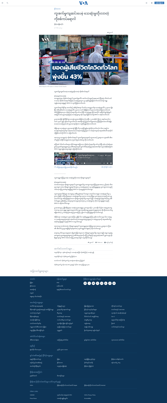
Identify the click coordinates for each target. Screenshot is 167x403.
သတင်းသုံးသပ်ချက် (35, 313)
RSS (58, 282)
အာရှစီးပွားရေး (88, 320)
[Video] (151, 3)
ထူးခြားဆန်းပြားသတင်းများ (64, 326)
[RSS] (105, 283)
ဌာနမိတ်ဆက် (33, 375)
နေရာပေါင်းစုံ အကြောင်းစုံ (118, 320)
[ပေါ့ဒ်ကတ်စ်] (110, 283)
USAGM (32, 395)
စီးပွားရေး (59, 313)
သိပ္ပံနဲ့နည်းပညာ (61, 306)
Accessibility (87, 398)
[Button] (110, 32)
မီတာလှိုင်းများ (60, 375)
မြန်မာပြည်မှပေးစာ (89, 306)
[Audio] (146, 3)
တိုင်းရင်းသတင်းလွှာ (116, 306)
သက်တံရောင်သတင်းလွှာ (117, 326)
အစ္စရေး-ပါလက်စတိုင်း (36, 296)
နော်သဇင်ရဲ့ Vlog (115, 362)
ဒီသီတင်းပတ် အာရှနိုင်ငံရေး (91, 316)
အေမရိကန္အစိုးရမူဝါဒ (62, 398)
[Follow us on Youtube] (93, 283)
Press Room (33, 398)
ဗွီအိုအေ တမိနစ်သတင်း (117, 359)
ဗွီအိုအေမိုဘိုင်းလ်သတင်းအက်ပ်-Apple (67, 385)
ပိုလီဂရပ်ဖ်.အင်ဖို (88, 362)
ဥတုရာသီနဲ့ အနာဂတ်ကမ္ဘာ (63, 309)
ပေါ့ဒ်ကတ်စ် (60, 286)
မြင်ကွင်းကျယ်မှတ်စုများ (90, 309)
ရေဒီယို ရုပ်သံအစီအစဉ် (36, 362)
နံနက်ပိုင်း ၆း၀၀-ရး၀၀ (35, 349)
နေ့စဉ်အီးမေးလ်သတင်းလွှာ (64, 289)
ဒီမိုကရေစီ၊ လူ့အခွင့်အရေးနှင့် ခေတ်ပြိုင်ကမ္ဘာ (41, 309)
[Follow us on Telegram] (101, 283)
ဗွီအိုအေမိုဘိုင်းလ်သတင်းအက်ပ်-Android (94, 385)
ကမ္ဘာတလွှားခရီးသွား (89, 313)
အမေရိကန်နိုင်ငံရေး (35, 320)
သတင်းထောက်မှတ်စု (35, 323)
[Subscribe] (114, 283)
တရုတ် (32, 293)
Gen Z (113, 316)
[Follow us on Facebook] (85, 283)
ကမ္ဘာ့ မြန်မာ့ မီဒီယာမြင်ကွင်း (37, 330)
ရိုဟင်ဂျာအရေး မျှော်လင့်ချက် (92, 330)
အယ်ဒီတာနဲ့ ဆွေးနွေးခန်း (36, 306)
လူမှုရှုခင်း (59, 330)
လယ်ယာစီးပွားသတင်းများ (64, 320)
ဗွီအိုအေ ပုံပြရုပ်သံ (89, 366)
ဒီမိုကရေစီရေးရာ (34, 316)
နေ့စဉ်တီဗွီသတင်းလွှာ (35, 359)
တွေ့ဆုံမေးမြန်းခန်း (62, 366)
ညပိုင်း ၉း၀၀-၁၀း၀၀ (62, 349)
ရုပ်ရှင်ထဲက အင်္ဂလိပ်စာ (90, 340)
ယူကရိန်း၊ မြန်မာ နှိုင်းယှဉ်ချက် (65, 323)
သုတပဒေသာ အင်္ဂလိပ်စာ (117, 340)
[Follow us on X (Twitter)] (89, 283)
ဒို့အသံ (113, 323)
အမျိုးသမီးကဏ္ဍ (88, 326)
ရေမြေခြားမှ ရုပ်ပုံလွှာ (89, 359)
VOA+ (31, 385)
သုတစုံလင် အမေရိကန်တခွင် (118, 313)
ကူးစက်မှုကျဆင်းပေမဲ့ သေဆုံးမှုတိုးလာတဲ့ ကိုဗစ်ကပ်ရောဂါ (95, 155)
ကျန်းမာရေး (87, 323)
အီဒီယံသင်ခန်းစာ (34, 340)
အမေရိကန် (33, 289)
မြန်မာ (31, 282)
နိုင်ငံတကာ (57, 9)
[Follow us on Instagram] (97, 283)
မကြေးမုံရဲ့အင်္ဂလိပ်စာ (62, 340)
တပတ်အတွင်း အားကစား (63, 316)
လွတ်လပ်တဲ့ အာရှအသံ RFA (64, 395)
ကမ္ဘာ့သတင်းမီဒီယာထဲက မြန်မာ (38, 326)
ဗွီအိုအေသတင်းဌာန (85, 157)
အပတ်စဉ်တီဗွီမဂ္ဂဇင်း (35, 366)
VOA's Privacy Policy (90, 395)
